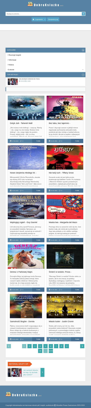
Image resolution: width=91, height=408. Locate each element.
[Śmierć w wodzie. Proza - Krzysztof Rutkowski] (65, 256)
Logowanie (39, 19)
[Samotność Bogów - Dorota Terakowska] (26, 306)
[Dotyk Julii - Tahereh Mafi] (26, 108)
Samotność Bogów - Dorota (22, 321)
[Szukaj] (83, 13)
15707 (51, 351)
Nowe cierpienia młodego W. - (23, 173)
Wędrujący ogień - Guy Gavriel (23, 222)
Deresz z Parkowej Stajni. (21, 272)
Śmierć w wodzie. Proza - (60, 272)
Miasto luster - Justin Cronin (61, 321)
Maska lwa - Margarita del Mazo (63, 222)
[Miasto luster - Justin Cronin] (65, 306)
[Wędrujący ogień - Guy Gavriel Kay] (26, 207)
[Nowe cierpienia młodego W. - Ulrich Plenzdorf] (26, 157)
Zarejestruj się (53, 19)
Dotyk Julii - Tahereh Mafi (21, 123)
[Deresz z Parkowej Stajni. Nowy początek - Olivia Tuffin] (26, 256)
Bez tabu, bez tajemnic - (59, 123)
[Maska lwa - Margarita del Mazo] (65, 207)
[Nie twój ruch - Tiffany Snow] (65, 157)
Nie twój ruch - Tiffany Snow (61, 173)
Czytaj (38, 141)
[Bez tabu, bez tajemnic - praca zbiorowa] (65, 108)
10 (40, 351)
